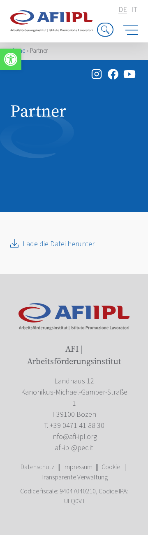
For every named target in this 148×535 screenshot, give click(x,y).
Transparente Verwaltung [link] (74, 477)
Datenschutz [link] (37, 467)
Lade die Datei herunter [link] (59, 244)
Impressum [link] (77, 467)
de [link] (122, 10)
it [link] (134, 10)
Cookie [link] (111, 467)
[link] (10, 59)
